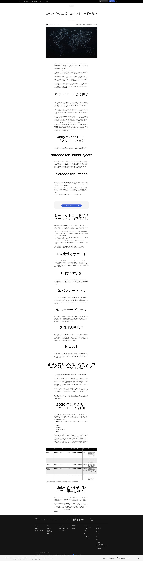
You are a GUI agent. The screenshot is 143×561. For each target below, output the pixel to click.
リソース (31, 1)
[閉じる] (138, 558)
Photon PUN (58, 427)
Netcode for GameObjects (75, 421)
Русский (63, 519)
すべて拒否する (113, 558)
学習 (40, 1)
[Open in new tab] (42, 530)
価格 (47, 1)
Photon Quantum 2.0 (60, 429)
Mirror (57, 431)
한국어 (67, 519)
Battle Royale (58, 509)
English (36, 519)
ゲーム (24, 1)
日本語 (44, 519)
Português (52, 519)
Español (59, 519)
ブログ (55, 194)
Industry (27, 1)
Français (47, 519)
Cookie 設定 (105, 558)
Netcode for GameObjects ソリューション (67, 503)
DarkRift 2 (58, 425)
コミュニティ (36, 1)
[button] (103, 1)
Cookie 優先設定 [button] (78, 554)
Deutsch (40, 519)
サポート (43, 1)
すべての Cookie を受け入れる (123, 558)
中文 (56, 519)
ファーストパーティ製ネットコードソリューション (72, 147)
